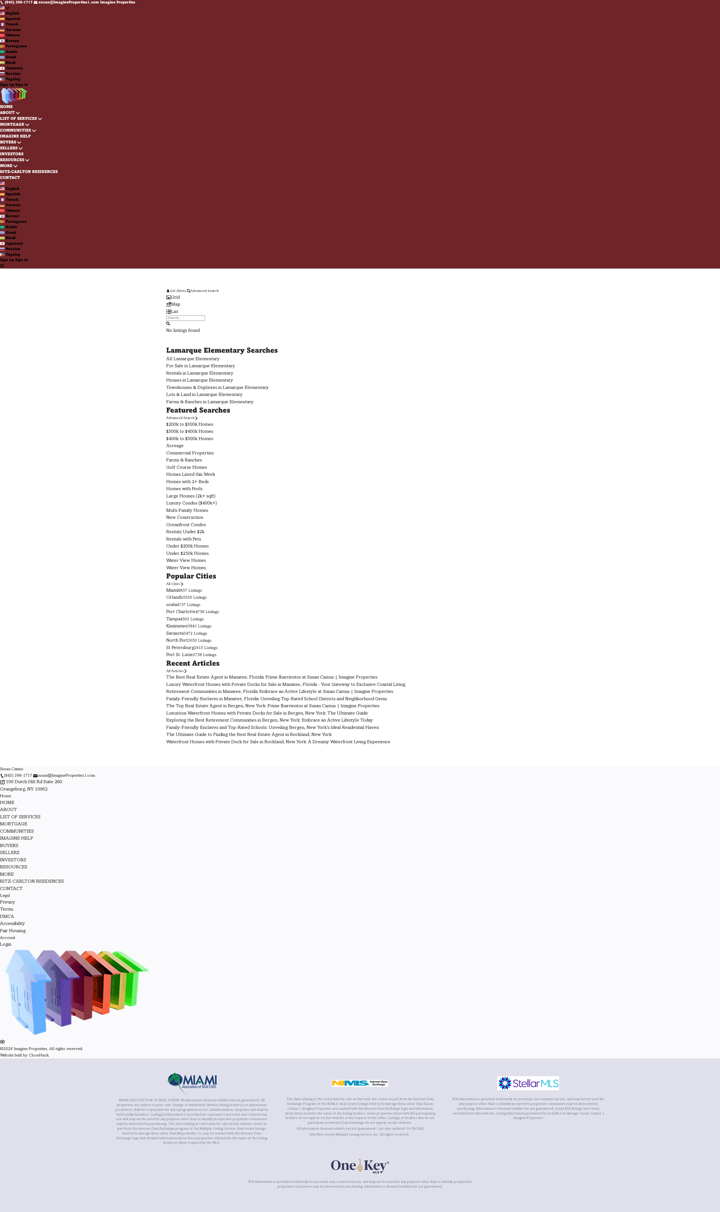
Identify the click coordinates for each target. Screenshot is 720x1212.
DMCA (7, 916)
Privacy (7, 902)
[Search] (168, 324)
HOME (6, 107)
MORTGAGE (12, 125)
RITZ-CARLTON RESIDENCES (29, 172)
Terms (6, 909)
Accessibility (12, 924)
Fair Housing (13, 931)
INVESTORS (11, 154)
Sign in (21, 85)
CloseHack (39, 1055)
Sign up (7, 85)
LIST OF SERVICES (18, 119)
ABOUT (7, 113)
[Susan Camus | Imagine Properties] (75, 1035)
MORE (6, 166)
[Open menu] (2, 266)
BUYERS (8, 142)
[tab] (360, 297)
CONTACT (10, 178)
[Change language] (4, 8)
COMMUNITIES (15, 130)
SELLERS (8, 148)
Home (5, 796)
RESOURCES (12, 160)
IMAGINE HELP (15, 136)
